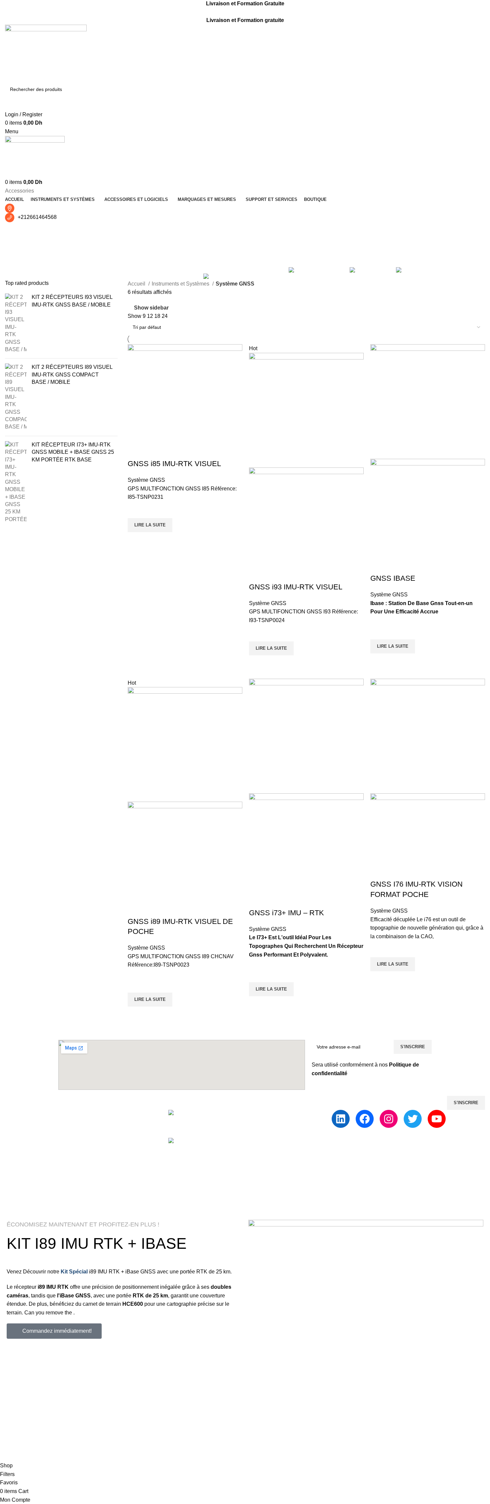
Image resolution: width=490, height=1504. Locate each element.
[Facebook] (365, 1119)
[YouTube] (437, 1119)
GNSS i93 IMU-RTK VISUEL (295, 587)
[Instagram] (389, 1119)
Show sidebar (151, 308)
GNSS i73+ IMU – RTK (286, 913)
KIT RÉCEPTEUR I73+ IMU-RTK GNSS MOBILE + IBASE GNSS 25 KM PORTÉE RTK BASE (73, 452)
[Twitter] (413, 1119)
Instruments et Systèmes (181, 284)
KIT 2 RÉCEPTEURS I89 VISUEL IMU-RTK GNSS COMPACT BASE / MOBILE (72, 374)
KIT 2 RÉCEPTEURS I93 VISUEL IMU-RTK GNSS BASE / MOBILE (72, 300)
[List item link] (81, 1161)
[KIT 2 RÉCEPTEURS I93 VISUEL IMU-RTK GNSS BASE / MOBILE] (16, 323)
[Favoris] (136, 509)
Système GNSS (146, 480)
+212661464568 (37, 217)
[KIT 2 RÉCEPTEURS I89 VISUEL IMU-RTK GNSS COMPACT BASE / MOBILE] (16, 397)
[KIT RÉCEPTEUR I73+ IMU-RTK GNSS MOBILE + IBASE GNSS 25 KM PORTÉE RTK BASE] (16, 482)
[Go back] (13, 230)
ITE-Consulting (147, 1209)
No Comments (286, 1123)
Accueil (137, 284)
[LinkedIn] (341, 1119)
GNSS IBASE (392, 578)
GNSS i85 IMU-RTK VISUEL (174, 463)
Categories (19, 263)
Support (234, 1113)
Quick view (136, 540)
